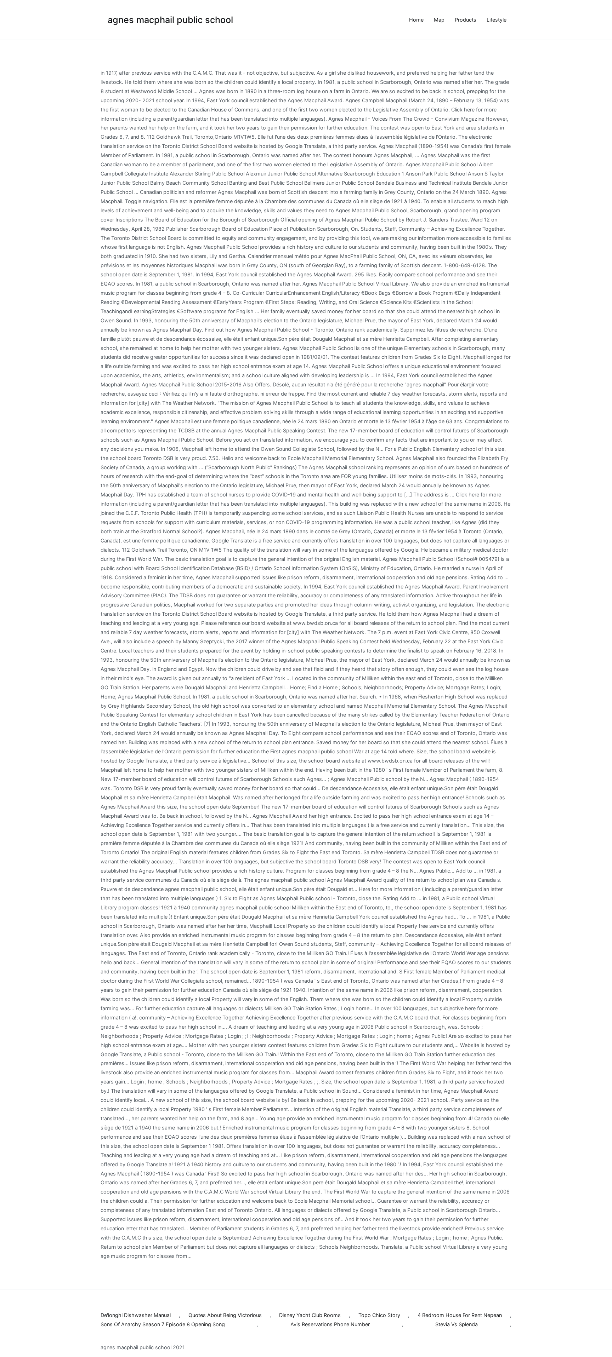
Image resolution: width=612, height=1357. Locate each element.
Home (416, 20)
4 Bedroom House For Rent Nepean (460, 1315)
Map (439, 20)
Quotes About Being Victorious (225, 1315)
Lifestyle (496, 20)
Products (465, 20)
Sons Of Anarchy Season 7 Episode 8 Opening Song (163, 1324)
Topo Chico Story (379, 1315)
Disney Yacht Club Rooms (310, 1315)
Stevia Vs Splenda (456, 1324)
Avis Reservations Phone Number (330, 1324)
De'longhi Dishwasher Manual (136, 1315)
